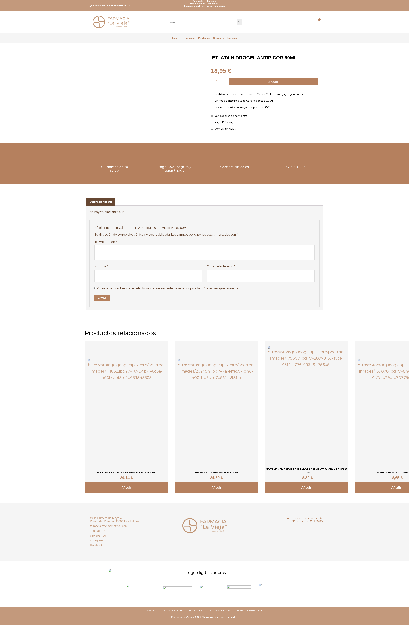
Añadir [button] (126, 487)
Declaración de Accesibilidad (249, 610)
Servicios (218, 38)
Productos (204, 38)
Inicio (175, 38)
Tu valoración (105, 242)
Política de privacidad (173, 610)
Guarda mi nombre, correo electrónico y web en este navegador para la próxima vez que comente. (168, 288)
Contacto (232, 38)
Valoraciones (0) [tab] (101, 201)
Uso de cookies (195, 610)
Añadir (273, 82)
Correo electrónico (221, 266)
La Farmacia (188, 38)
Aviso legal (152, 610)
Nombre (101, 266)
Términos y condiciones (219, 610)
